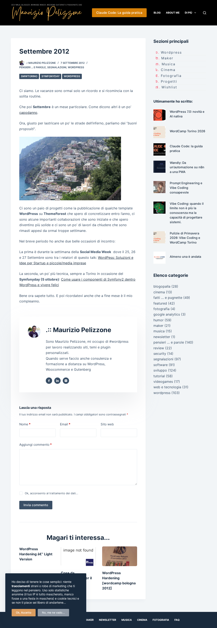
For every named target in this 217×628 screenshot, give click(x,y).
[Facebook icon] (49, 380)
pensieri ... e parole (32, 67)
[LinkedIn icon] (57, 380)
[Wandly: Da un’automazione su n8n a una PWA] (159, 167)
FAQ (176, 619)
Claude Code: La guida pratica (119, 13)
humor (158, 320)
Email (65, 424)
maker (167, 58)
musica (168, 64)
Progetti (169, 81)
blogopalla (161, 286)
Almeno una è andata (185, 257)
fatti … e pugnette (167, 297)
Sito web (107, 424)
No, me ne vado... (53, 612)
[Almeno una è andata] (159, 258)
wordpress (76, 67)
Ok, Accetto (23, 612)
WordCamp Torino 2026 (187, 131)
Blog (157, 12)
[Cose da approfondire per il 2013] (78, 556)
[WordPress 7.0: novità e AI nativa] (159, 115)
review (158, 348)
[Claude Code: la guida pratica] (159, 149)
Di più (188, 12)
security (159, 353)
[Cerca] (204, 12)
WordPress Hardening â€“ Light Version (35, 554)
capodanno (28, 112)
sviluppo (160, 370)
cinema (168, 70)
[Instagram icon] (66, 380)
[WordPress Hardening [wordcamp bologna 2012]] (119, 556)
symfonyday (51, 76)
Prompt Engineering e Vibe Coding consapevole (186, 187)
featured (160, 303)
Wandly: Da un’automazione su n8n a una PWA (187, 167)
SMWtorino (29, 76)
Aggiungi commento (35, 445)
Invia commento (36, 505)
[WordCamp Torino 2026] (159, 132)
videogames (163, 381)
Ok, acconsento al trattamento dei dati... (51, 493)
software (160, 365)
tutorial (159, 376)
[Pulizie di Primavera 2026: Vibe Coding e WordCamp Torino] (159, 237)
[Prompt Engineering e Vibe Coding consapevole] (159, 187)
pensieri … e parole (168, 342)
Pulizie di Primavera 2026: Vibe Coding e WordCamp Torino (185, 238)
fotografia (171, 76)
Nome (25, 424)
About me (172, 12)
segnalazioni (56, 67)
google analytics (166, 314)
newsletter (161, 337)
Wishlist (169, 87)
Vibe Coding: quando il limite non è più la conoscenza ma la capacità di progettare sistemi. (187, 213)
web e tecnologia (167, 387)
